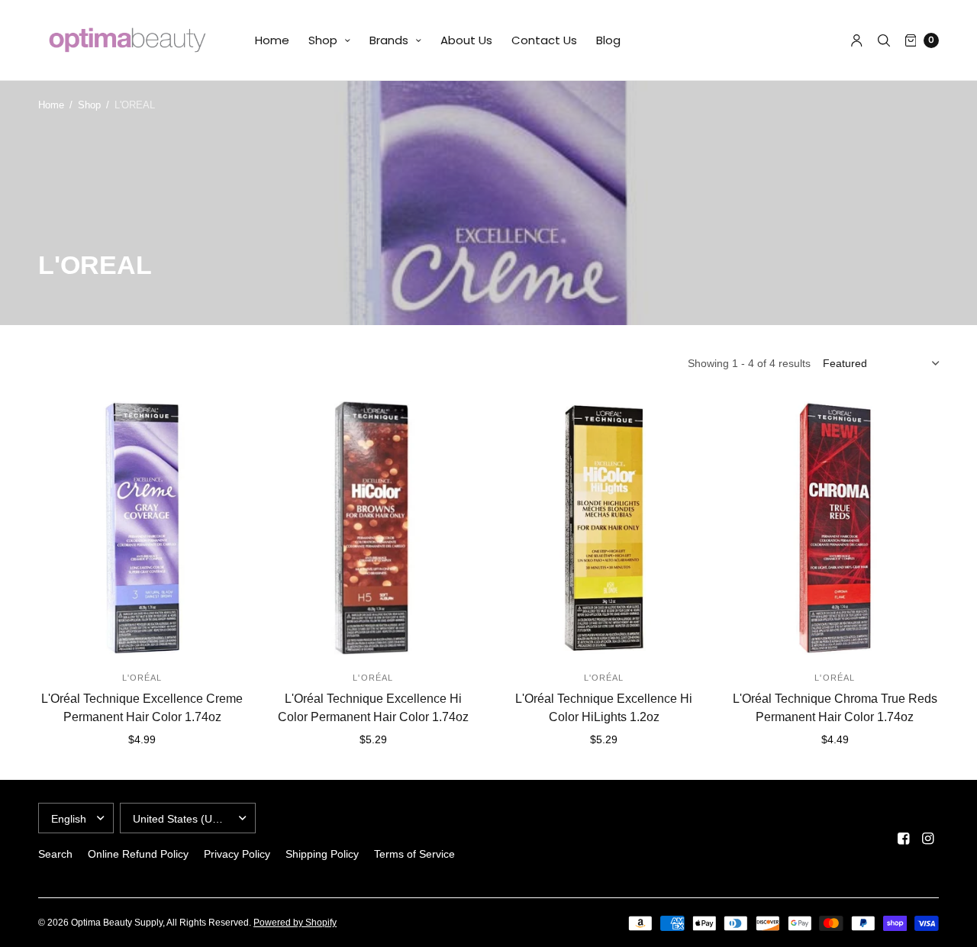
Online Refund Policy (138, 854)
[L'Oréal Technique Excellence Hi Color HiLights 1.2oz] (604, 528)
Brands (388, 40)
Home (272, 40)
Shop (322, 40)
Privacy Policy (237, 854)
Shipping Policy (322, 854)
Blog (608, 40)
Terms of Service (414, 854)
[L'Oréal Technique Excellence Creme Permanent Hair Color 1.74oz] (142, 528)
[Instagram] (928, 839)
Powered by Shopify (295, 922)
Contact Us (544, 40)
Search (55, 854)
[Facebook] (904, 839)
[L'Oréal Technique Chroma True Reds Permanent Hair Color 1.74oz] (835, 528)
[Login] (857, 40)
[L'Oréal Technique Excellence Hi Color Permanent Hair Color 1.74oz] (373, 528)
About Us (466, 40)
